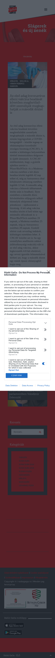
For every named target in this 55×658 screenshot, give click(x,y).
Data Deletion (12, 385)
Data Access (27, 385)
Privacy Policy (43, 385)
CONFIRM (16, 375)
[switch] (44, 329)
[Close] (49, 272)
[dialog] (27, 329)
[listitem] (27, 323)
